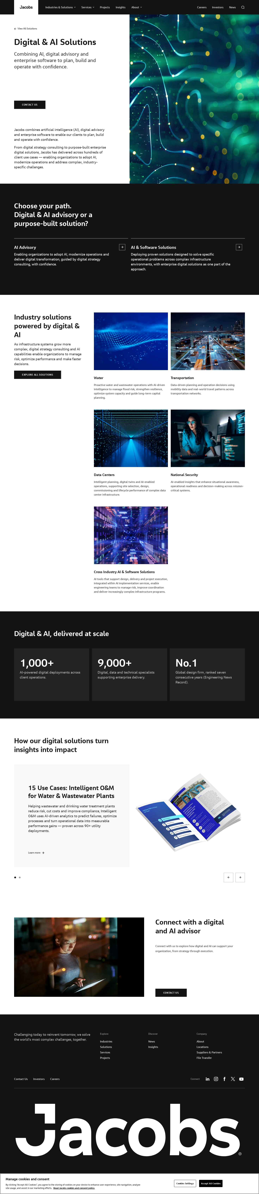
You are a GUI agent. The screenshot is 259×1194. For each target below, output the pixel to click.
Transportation (182, 378)
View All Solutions (27, 28)
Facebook (224, 1078)
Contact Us (21, 1079)
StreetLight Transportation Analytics (66, 792)
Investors (39, 1079)
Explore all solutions (37, 374)
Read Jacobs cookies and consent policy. (74, 1188)
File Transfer (204, 1058)
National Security (184, 474)
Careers (55, 1079)
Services (105, 1052)
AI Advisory (25, 247)
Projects (105, 1058)
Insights (153, 1047)
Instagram (216, 1078)
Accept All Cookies (211, 1183)
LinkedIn (207, 1078)
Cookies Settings (185, 1183)
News (151, 1041)
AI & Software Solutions (153, 247)
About (200, 1041)
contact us (30, 104)
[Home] (26, 7)
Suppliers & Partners (209, 1052)
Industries (106, 1041)
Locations (202, 1047)
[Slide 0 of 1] (15, 877)
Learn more (34, 852)
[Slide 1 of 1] (19, 877)
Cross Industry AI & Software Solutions (124, 572)
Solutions (106, 1047)
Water (98, 378)
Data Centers (104, 474)
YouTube (241, 1078)
